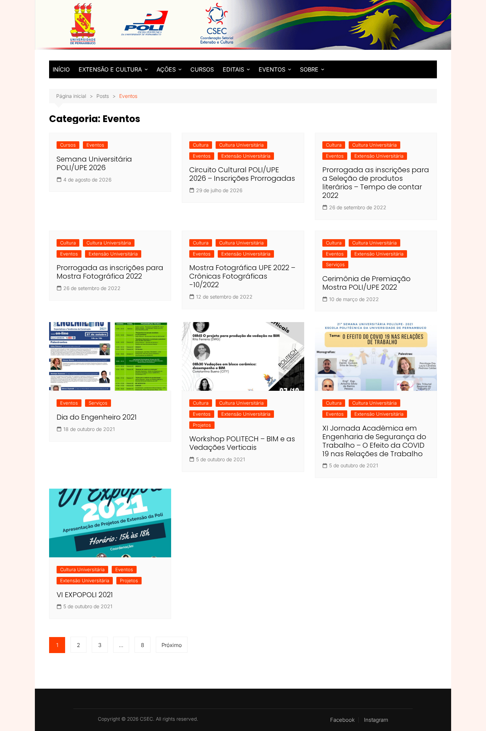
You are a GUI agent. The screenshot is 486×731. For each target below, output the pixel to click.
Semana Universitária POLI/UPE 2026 (94, 163)
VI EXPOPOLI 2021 (85, 595)
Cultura (200, 145)
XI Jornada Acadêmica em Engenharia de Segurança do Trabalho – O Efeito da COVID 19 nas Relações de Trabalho (374, 441)
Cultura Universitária (241, 145)
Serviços (335, 264)
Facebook (342, 720)
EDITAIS (233, 69)
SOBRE (309, 69)
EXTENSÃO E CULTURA (110, 69)
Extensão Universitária (245, 156)
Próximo (172, 645)
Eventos (95, 145)
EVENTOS (272, 69)
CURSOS (202, 69)
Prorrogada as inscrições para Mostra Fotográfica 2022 (110, 272)
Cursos (68, 145)
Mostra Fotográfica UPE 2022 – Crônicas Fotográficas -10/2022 (242, 276)
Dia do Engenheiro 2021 (97, 417)
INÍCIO (61, 69)
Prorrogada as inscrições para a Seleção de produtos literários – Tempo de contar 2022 (375, 182)
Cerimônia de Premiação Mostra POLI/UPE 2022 (366, 283)
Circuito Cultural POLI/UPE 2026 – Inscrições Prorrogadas (242, 174)
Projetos (202, 425)
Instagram (376, 720)
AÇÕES (166, 69)
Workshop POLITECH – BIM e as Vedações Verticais (242, 443)
